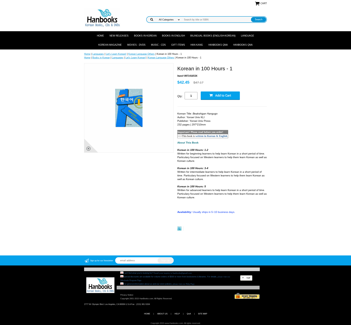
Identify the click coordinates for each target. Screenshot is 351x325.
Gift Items (178, 44)
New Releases (119, 35)
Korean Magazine (110, 44)
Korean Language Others (141, 54)
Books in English (173, 35)
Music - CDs (158, 44)
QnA (189, 314)
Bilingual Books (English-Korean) (212, 35)
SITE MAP (202, 314)
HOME (147, 314)
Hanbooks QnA (218, 44)
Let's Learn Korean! (116, 54)
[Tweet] (179, 229)
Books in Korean (145, 35)
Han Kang (196, 44)
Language (247, 35)
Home (100, 35)
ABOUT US (162, 314)
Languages (98, 54)
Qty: (179, 96)
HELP (177, 314)
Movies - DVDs (136, 44)
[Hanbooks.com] (102, 17)
